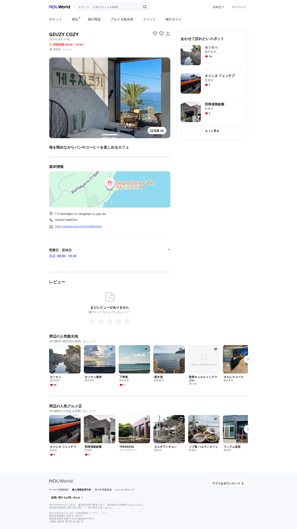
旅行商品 (94, 19)
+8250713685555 (66, 220)
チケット (55, 19)
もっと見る (212, 131)
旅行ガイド (173, 19)
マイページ (239, 7)
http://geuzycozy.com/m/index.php (78, 226)
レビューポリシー (125, 489)
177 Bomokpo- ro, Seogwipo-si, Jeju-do (80, 214)
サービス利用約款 (58, 489)
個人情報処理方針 (81, 489)
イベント (149, 19)
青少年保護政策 (103, 489)
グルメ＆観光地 (122, 19)
